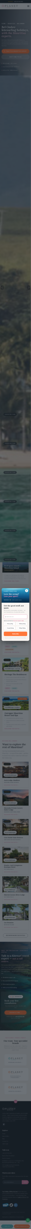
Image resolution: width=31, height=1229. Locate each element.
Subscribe (15, 634)
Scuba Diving (10, 628)
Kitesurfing (10, 623)
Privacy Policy (23, 637)
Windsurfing (22, 623)
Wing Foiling (22, 628)
